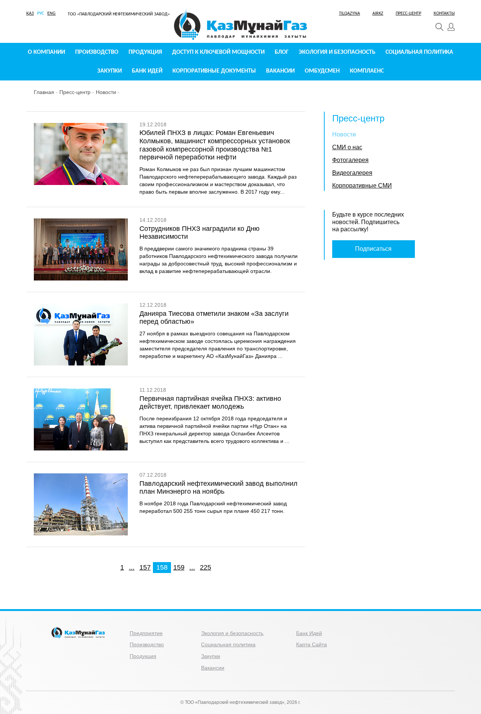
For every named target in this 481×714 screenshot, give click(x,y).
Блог (282, 52)
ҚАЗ (30, 13)
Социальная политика (419, 52)
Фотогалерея (350, 160)
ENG (51, 13)
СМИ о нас (347, 147)
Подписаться (373, 249)
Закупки (109, 71)
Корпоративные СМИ (362, 185)
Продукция (145, 52)
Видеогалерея (352, 173)
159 (179, 567)
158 (162, 567)
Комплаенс (367, 71)
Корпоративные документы (214, 71)
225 (205, 567)
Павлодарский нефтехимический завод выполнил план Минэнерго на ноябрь (218, 488)
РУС (40, 13)
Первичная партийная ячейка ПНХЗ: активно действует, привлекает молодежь (210, 403)
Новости (106, 92)
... (132, 567)
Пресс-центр (75, 92)
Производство (96, 52)
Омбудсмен (322, 71)
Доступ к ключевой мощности (218, 52)
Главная (44, 92)
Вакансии (280, 71)
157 (145, 567)
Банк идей (147, 71)
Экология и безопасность (337, 52)
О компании (46, 52)
